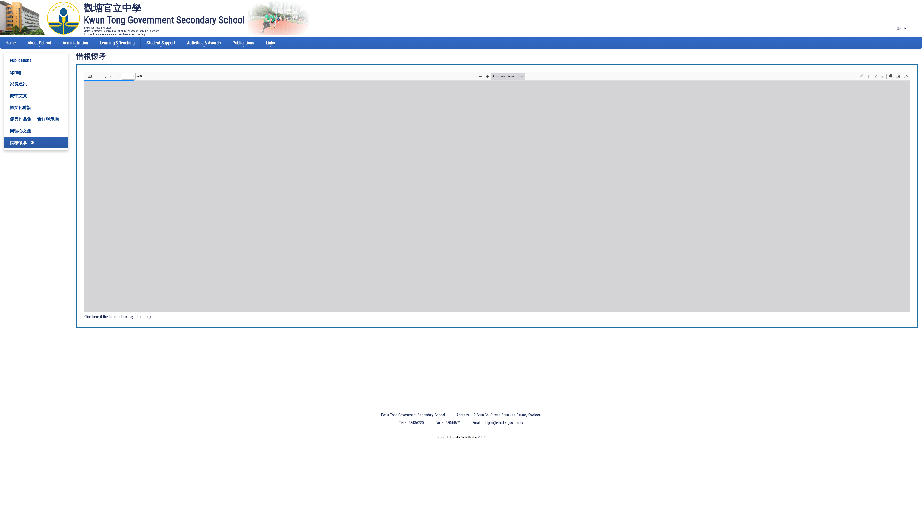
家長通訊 (18, 83)
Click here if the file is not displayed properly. (118, 316)
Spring (15, 72)
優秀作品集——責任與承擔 (34, 119)
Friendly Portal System (464, 437)
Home (11, 42)
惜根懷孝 (18, 142)
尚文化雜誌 (20, 107)
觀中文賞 (18, 95)
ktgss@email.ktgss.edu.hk (504, 422)
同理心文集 (20, 130)
